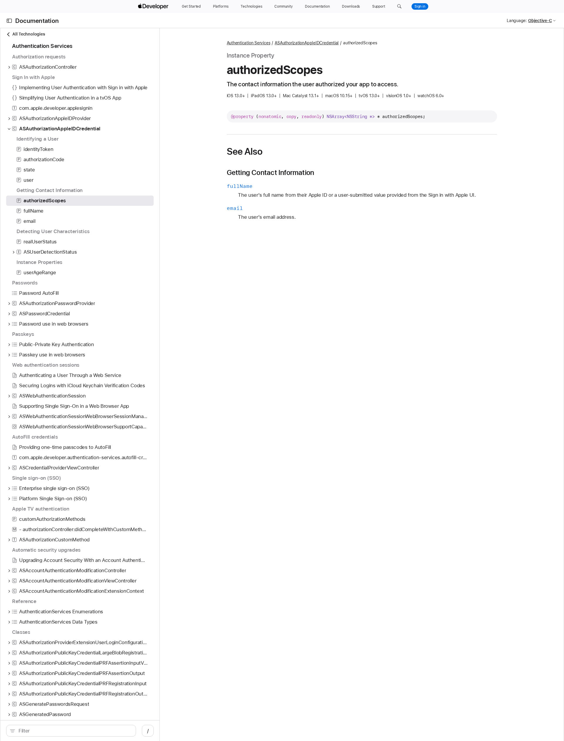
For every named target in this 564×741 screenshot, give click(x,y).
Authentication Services (249, 43)
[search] (71, 731)
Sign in (419, 6)
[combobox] (74, 730)
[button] (399, 6)
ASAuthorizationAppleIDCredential (307, 43)
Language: (517, 20)
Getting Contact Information (270, 173)
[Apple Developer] (154, 6)
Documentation (37, 20)
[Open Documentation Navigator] (9, 20)
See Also (245, 151)
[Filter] (74, 730)
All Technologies (28, 34)
